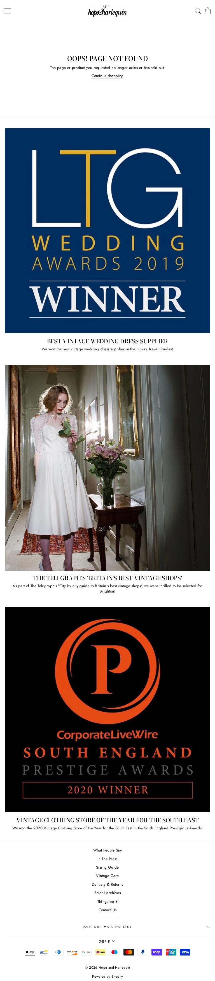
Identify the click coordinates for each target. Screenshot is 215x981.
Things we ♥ (107, 901)
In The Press (107, 859)
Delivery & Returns (107, 884)
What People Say (107, 850)
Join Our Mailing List (107, 927)
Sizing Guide (107, 867)
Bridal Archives (107, 893)
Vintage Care (107, 875)
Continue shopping (108, 75)
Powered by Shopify (107, 976)
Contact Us (107, 910)
